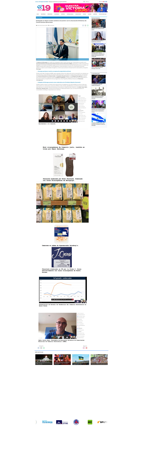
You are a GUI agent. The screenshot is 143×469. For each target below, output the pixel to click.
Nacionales (43, 14)
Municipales (50, 14)
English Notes (78, 14)
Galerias (89, 14)
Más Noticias (39, 352)
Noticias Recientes (96, 18)
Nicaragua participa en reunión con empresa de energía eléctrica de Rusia (54, 71)
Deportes (63, 14)
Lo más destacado (96, 73)
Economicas (56, 14)
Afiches (84, 14)
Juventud (95, 14)
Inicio (38, 14)
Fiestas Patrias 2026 (102, 14)
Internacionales (70, 14)
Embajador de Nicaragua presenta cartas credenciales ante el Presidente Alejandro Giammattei (59, 82)
